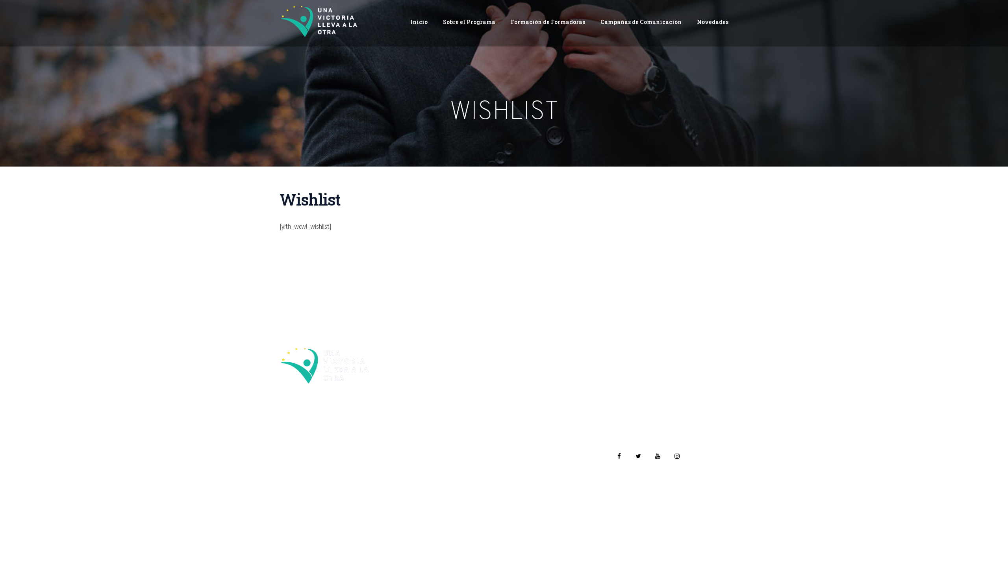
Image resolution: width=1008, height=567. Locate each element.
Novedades (712, 22)
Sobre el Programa (469, 22)
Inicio (419, 22)
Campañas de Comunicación (641, 22)
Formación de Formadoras (548, 22)
